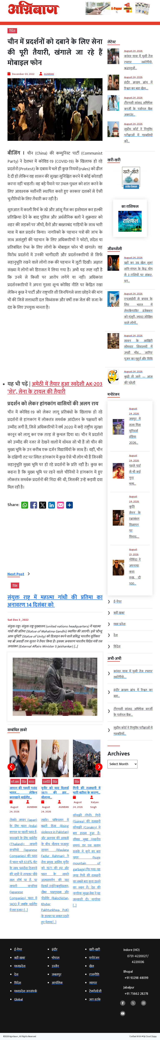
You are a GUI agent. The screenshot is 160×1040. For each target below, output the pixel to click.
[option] (23, 826)
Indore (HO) (136, 956)
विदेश (12, 30)
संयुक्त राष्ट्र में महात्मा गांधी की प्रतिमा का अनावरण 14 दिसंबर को (55, 601)
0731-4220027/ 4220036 (138, 959)
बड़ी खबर (15, 781)
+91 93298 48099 (136, 978)
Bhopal (135, 975)
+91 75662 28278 (136, 994)
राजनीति (46, 781)
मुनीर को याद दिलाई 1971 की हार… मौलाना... (55, 792)
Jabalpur (135, 991)
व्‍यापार (31, 781)
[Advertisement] (55, 344)
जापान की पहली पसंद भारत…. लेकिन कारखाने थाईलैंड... (23, 792)
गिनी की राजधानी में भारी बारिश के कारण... (86, 790)
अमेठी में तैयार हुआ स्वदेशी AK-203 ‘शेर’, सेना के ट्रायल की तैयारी (55, 388)
